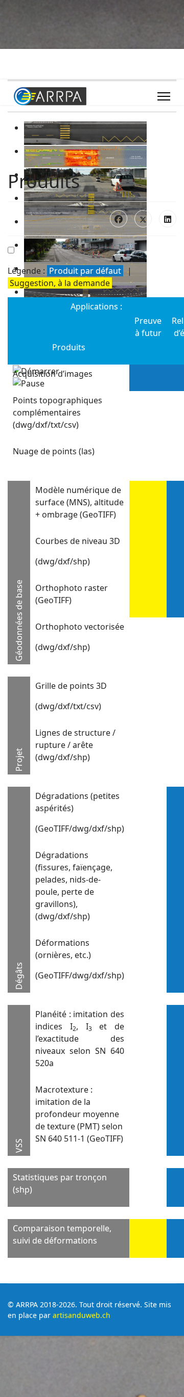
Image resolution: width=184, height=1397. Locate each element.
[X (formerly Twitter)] (143, 218)
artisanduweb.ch (81, 1315)
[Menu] (163, 96)
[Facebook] (118, 218)
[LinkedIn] (167, 218)
